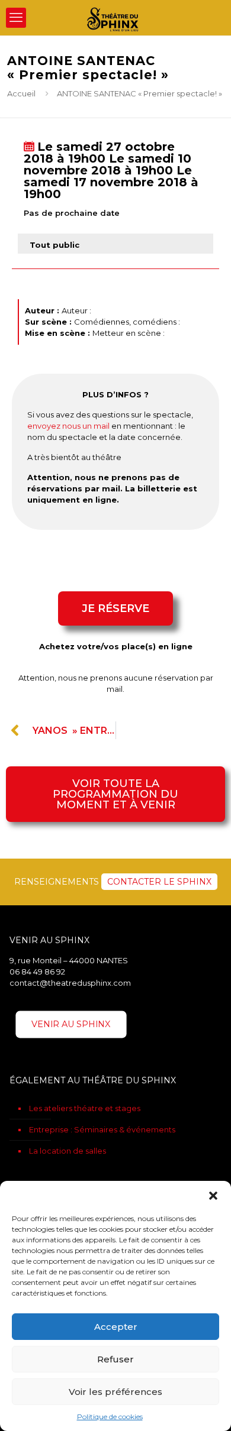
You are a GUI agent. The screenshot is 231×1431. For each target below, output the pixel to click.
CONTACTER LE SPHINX (159, 881)
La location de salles (67, 1150)
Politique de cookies (110, 1416)
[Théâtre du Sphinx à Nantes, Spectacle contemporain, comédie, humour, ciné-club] (115, 18)
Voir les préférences (115, 1391)
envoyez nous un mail (68, 425)
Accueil (21, 93)
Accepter (115, 1326)
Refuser (115, 1359)
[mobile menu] (16, 18)
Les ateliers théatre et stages (84, 1108)
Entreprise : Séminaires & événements (102, 1129)
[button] (213, 1196)
